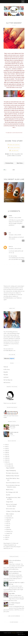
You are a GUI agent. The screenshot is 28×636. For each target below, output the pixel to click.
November (8, 466)
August (7, 519)
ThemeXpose (13, 632)
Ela (10, 232)
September (9, 517)
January (8, 533)
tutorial (19, 155)
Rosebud (8, 494)
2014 (6, 460)
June (7, 523)
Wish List (6, 366)
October (8, 515)
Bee (14, 169)
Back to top (21, 634)
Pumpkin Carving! (9, 199)
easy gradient (17, 154)
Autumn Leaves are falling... (14, 433)
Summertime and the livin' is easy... (14, 426)
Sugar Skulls (12, 593)
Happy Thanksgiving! (11, 470)
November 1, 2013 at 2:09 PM (15, 217)
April (7, 527)
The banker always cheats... (12, 473)
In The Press (7, 369)
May (7, 525)
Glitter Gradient (10, 514)
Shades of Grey (9, 489)
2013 (6, 462)
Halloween (14, 155)
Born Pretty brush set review (13, 482)
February (8, 531)
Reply (23, 226)
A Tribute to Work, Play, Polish (13, 511)
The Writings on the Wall (12, 492)
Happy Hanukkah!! (10, 468)
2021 (6, 446)
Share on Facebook (14, 144)
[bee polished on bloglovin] (9, 359)
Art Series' (6, 377)
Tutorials (6, 374)
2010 (6, 539)
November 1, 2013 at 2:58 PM (15, 234)
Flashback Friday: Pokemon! (12, 475)
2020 (6, 448)
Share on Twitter (15, 147)
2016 (6, 456)
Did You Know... (7, 382)
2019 (6, 450)
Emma (10, 215)
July (7, 521)
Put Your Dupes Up (8, 380)
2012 (6, 535)
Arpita (11, 246)
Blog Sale (6, 372)
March (7, 529)
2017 (6, 454)
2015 (6, 458)
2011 (6, 537)
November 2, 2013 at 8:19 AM (15, 248)
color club (11, 154)
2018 (6, 452)
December (8, 464)
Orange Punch (9, 501)
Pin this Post (14, 150)
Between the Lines (10, 508)
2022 (6, 444)
